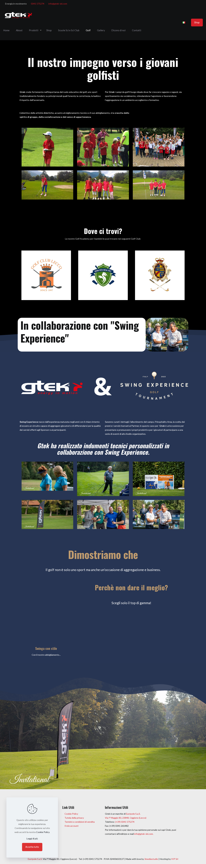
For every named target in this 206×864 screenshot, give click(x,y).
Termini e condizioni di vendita (80, 821)
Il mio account (72, 825)
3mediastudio (151, 859)
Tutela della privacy (74, 817)
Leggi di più (32, 838)
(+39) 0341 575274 (124, 821)
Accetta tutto (32, 847)
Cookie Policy (71, 813)
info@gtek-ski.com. (143, 833)
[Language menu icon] (185, 23)
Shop (197, 22)
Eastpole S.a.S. (133, 813)
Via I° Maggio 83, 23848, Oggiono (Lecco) (125, 817)
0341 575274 (37, 3)
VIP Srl (174, 859)
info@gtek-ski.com (57, 3)
